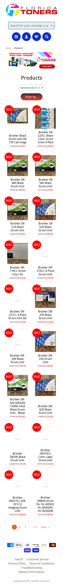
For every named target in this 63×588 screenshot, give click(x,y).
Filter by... (31, 97)
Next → (45, 527)
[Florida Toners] (31, 14)
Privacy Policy (17, 563)
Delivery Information (31, 571)
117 (35, 527)
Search (19, 559)
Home (8, 48)
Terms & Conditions (42, 563)
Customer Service (38, 559)
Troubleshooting (31, 567)
